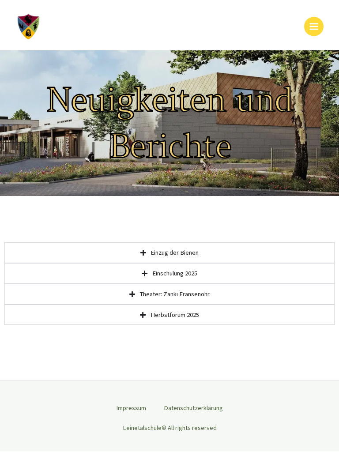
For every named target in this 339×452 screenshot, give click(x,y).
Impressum (131, 408)
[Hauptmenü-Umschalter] (314, 26)
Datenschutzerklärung (193, 408)
